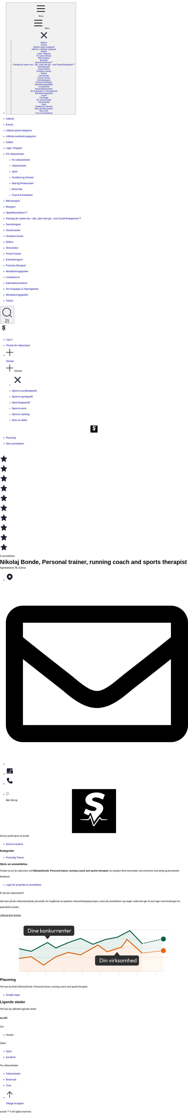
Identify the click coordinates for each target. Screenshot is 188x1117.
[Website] (97, 772)
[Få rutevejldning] (97, 578)
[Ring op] (97, 782)
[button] (44, 40)
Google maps (13, 995)
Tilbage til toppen (15, 1103)
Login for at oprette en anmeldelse (23, 885)
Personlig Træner (15, 857)
